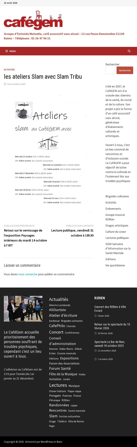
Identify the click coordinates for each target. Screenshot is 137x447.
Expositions (69, 358)
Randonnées (59, 405)
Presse (77, 395)
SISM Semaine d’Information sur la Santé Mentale (117, 248)
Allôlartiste (57, 310)
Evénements (113, 208)
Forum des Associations (64, 363)
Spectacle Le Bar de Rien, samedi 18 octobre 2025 (109, 343)
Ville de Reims (76, 421)
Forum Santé (60, 368)
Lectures (58, 385)
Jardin (66, 379)
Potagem (55, 395)
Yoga (51, 425)
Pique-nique (74, 391)
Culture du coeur (115, 232)
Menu (13, 51)
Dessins (53, 348)
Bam (59, 441)
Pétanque (54, 400)
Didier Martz (66, 348)
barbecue (54, 320)
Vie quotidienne (115, 265)
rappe (74, 405)
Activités (9, 69)
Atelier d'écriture (63, 315)
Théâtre (62, 421)
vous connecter (28, 274)
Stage (52, 421)
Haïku (82, 374)
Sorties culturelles (69, 416)
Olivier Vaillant (57, 391)
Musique (74, 386)
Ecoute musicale (66, 353)
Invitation (55, 379)
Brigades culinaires (117, 196)
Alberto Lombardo (59, 305)
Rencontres (58, 410)
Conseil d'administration (62, 341)
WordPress (47, 441)
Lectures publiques (117, 238)
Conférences (72, 332)
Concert (56, 332)
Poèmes (67, 395)
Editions (110, 259)
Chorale (71, 326)
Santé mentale (76, 410)
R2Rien (66, 400)
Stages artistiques (116, 225)
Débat (78, 348)
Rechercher (112, 64)
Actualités (58, 299)
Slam (53, 415)
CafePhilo (57, 325)
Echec (52, 353)
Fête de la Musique (63, 374)
